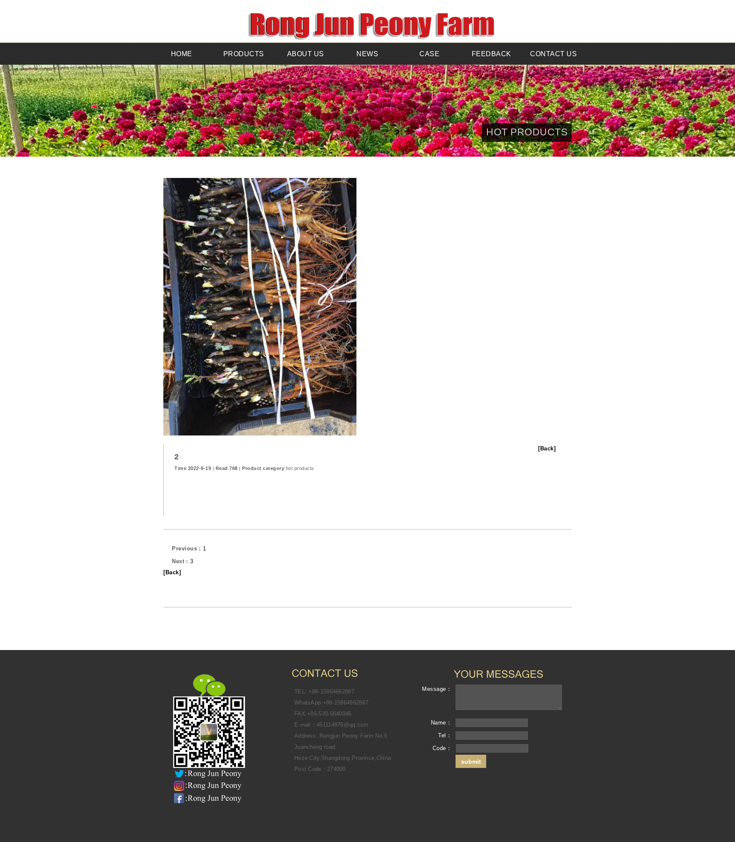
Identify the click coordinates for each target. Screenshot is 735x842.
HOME (181, 53)
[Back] (547, 448)
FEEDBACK (491, 53)
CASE (429, 53)
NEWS (367, 53)
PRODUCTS (243, 53)
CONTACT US (553, 53)
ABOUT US (305, 53)
